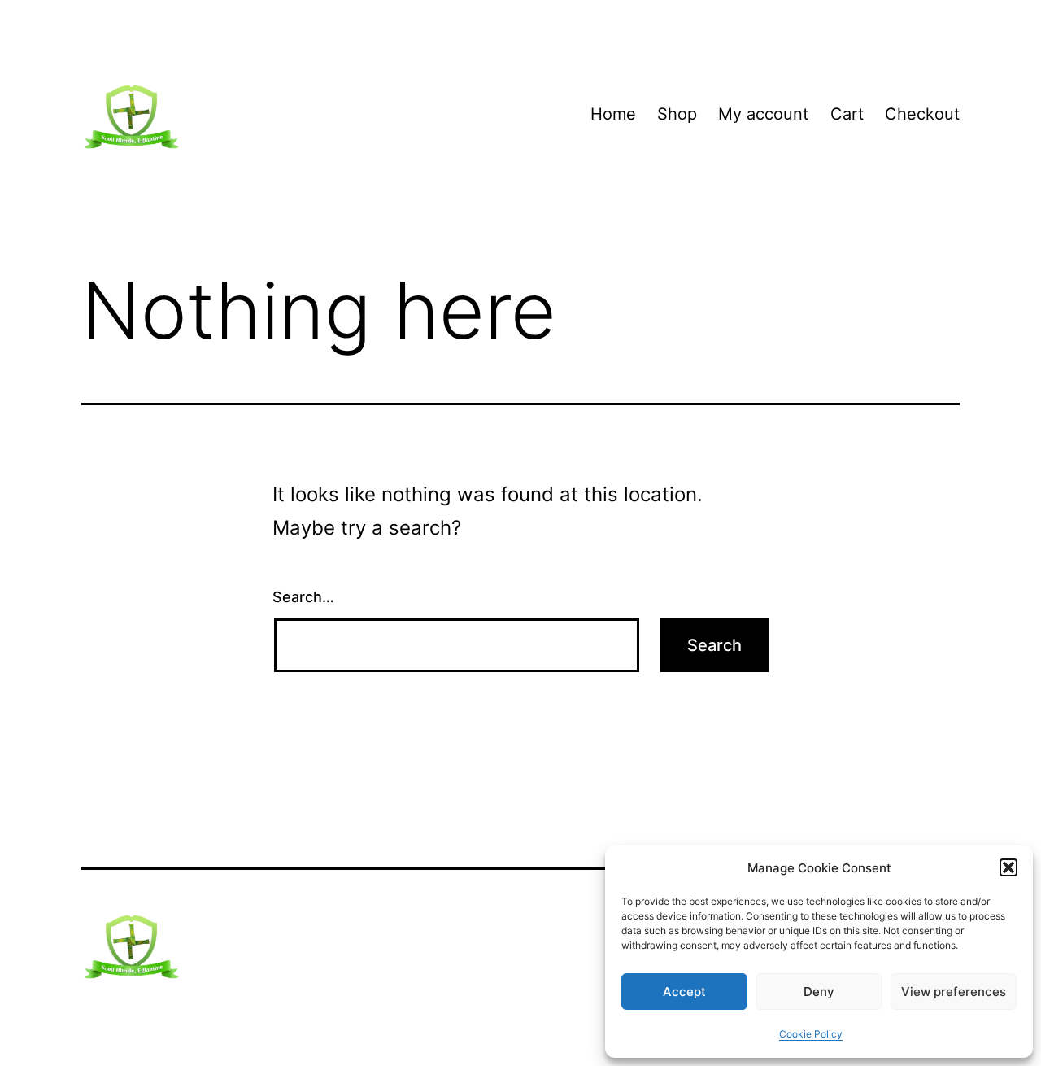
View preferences (953, 991)
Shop (677, 114)
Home (613, 114)
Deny (819, 991)
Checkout (922, 114)
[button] (1008, 867)
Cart (847, 114)
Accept (684, 991)
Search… (303, 596)
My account (763, 114)
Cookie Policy (811, 1034)
